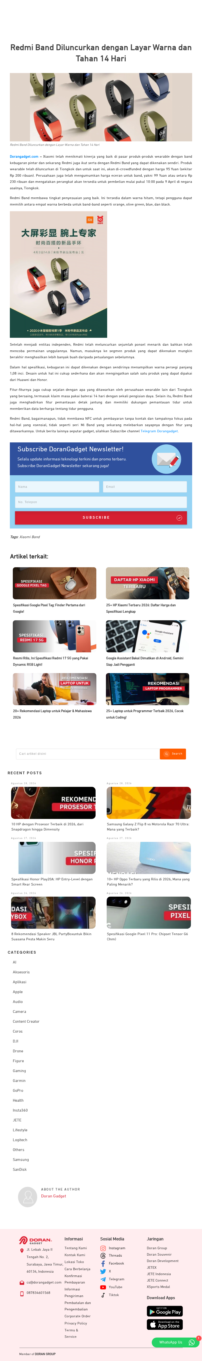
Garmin (19, 1081)
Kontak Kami (75, 1255)
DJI (15, 1041)
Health (18, 1101)
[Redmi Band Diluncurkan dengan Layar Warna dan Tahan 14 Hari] (101, 107)
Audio (18, 1002)
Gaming (19, 1071)
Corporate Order (78, 1316)
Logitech (20, 1140)
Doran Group (157, 1248)
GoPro (18, 1091)
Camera (19, 1012)
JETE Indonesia (159, 1274)
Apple (18, 992)
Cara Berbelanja (77, 1269)
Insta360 (20, 1111)
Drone (18, 1051)
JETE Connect (157, 1280)
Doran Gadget (53, 1196)
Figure (18, 1061)
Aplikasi (19, 982)
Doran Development (163, 1261)
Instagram (117, 1248)
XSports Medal (158, 1287)
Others (18, 1150)
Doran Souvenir (159, 1254)
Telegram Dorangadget (159, 431)
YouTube (115, 1287)
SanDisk (20, 1170)
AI (14, 962)
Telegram (116, 1279)
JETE (17, 1120)
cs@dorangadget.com (44, 1282)
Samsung (21, 1160)
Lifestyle (20, 1130)
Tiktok (114, 1295)
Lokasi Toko (74, 1262)
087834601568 (38, 1293)
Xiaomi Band (29, 537)
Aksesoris (21, 972)
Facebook (116, 1263)
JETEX (151, 1267)
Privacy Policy (76, 1323)
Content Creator (26, 1022)
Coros (18, 1032)
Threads (115, 1255)
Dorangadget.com (24, 156)
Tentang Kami (76, 1248)
